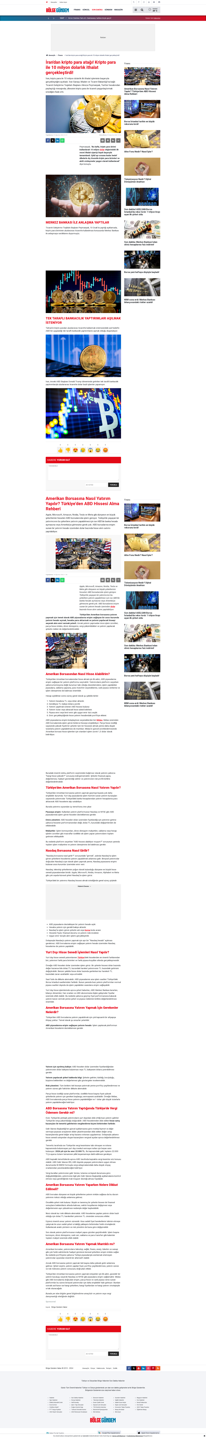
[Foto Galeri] (159, 2)
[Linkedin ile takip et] (143, 1368)
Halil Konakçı (75, 1402)
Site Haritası (96, 1412)
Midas (99, 720)
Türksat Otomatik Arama (78, 1409)
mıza (123, 1436)
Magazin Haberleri (142, 1398)
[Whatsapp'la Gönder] (62, 140)
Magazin (118, 10)
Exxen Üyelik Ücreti (98, 1402)
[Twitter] (53, 140)
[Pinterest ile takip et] (153, 1368)
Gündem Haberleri (120, 1398)
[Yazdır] (102, 140)
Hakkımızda (101, 1368)
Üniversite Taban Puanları (122, 1407)
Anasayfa (51, 55)
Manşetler (54, 2)
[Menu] (136, 10)
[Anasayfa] (47, 2)
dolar (102, 149)
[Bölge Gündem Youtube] (149, 2)
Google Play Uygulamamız (111, 1433)
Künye (93, 1368)
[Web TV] (154, 2)
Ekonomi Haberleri (98, 1398)
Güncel (86, 10)
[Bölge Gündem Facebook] (139, 2)
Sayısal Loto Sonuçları (99, 1405)
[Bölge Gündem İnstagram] (144, 2)
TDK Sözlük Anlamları (99, 1407)
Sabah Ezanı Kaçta (120, 1402)
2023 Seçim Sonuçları (55, 1412)
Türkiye (80, 957)
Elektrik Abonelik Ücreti (56, 1402)
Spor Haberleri (53, 1400)
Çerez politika (117, 1436)
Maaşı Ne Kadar (119, 1409)
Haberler (51, 1398)
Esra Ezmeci (53, 1405)
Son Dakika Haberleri (77, 1398)
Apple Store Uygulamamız (150, 1433)
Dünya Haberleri (75, 1400)
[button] (108, 140)
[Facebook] (48, 140)
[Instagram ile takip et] (148, 1368)
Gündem (108, 10)
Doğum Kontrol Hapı (77, 1407)
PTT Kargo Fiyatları (55, 1409)
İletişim (108, 1368)
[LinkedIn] (57, 140)
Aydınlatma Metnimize (135, 1436)
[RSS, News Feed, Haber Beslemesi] (157, 1368)
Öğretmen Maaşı (142, 1409)
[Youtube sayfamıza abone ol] (138, 1368)
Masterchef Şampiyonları (100, 1409)
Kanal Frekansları (142, 1402)
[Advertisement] (62, 158)
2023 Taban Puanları (143, 1407)
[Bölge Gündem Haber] (58, 10)
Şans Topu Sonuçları (77, 1405)
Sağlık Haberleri (119, 1400)
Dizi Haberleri (140, 1400)
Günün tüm (152, 18)
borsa (87, 930)
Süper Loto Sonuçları (121, 1405)
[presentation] (48, 18)
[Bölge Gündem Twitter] (134, 2)
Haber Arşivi (63, 2)
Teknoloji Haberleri (98, 1400)
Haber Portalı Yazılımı (56, 1433)
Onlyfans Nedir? (54, 1407)
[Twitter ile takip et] (133, 1368)
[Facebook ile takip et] (128, 1368)
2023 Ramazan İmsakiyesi (79, 1412)
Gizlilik (115, 1368)
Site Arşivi (118, 1412)
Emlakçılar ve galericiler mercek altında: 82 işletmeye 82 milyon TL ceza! (95, 18)
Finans (77, 10)
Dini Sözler (140, 1405)
